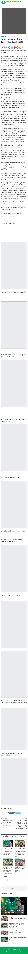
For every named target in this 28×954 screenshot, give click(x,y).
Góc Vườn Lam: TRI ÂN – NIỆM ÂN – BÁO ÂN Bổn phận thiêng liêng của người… (14, 911)
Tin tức (3, 36)
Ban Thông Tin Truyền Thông (16, 951)
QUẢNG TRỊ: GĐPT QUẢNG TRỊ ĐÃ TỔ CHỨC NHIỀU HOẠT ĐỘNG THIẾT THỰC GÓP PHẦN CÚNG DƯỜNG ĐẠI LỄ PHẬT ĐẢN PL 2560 (21, 825)
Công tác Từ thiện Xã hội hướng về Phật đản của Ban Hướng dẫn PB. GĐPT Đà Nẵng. (6, 824)
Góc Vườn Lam (6, 840)
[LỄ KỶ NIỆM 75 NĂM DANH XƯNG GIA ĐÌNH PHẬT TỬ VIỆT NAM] (20, 862)
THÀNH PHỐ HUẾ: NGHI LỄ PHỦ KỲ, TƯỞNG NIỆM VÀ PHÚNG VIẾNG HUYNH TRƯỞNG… (17, 925)
